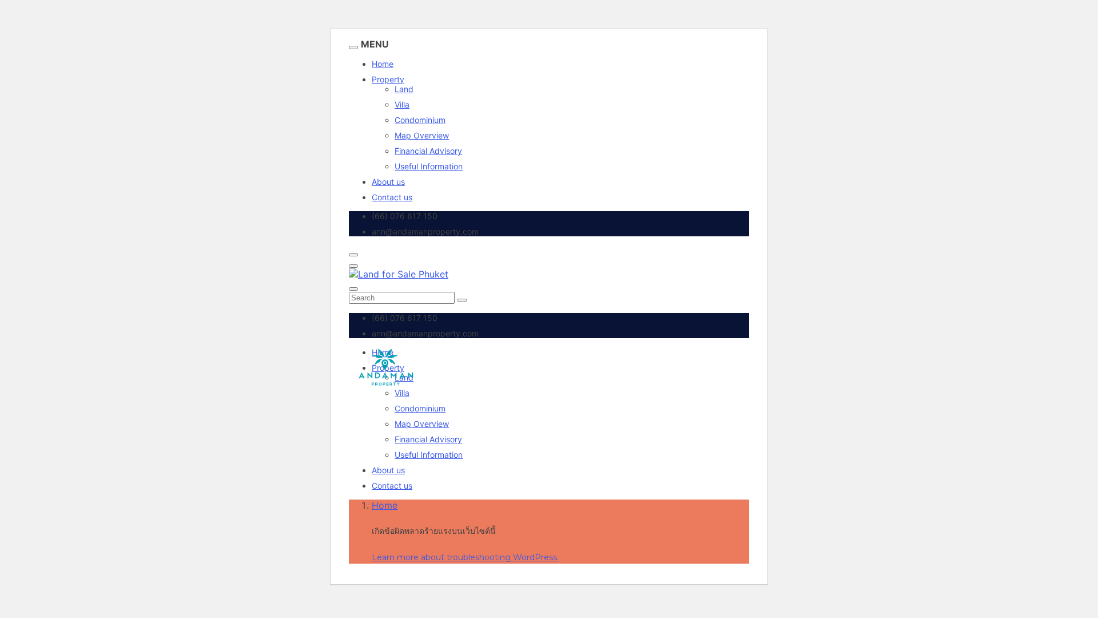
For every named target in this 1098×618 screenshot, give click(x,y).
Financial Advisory (428, 151)
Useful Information (429, 166)
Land (404, 89)
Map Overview (422, 135)
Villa (402, 104)
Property (388, 79)
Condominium (420, 120)
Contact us (392, 197)
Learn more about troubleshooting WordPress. (465, 557)
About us (388, 182)
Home (382, 64)
